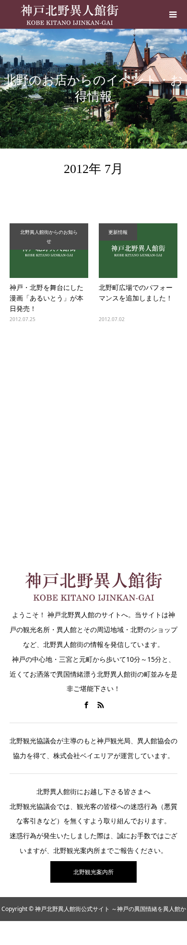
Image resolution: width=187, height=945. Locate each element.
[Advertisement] (93, 440)
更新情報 (118, 232)
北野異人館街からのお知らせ (49, 236)
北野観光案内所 (93, 872)
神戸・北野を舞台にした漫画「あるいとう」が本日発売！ (46, 298)
